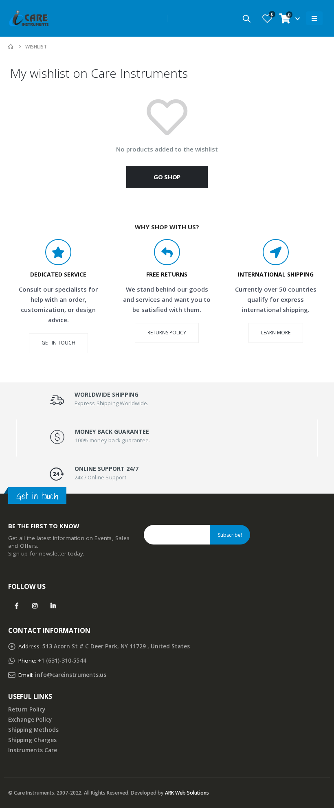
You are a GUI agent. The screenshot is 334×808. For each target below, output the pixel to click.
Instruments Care (32, 750)
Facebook (16, 605)
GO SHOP (167, 177)
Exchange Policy (30, 719)
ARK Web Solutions (187, 792)
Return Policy (26, 709)
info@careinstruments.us (70, 674)
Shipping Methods (33, 729)
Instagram (34, 605)
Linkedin (53, 605)
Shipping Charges (32, 740)
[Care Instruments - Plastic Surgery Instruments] (28, 18)
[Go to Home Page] (11, 47)
